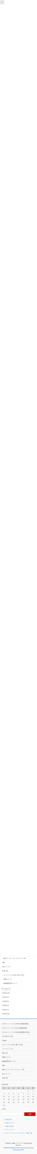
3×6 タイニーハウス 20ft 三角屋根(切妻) (14, 1028)
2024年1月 (5, 1009)
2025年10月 (6, 993)
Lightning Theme (23, 1147)
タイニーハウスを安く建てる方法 (14, 975)
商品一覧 (5, 1053)
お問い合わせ (9, 1126)
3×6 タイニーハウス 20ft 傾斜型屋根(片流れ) (16, 1032)
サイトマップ (9, 1129)
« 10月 (3, 1109)
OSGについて (9, 1123)
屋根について (8, 979)
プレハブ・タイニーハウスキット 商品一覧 (18, 1133)
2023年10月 (6, 1014)
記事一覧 (5, 971)
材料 (3, 962)
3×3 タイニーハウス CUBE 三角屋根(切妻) (15, 1024)
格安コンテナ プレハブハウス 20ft (15, 958)
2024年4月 (5, 997)
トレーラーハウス (7, 1049)
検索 (29, 1114)
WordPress (13, 1147)
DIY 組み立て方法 (7, 1036)
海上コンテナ (6, 966)
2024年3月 (5, 1001)
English (4, 1040)
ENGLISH (8, 1119)
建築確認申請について (10, 983)
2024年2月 (5, 1005)
